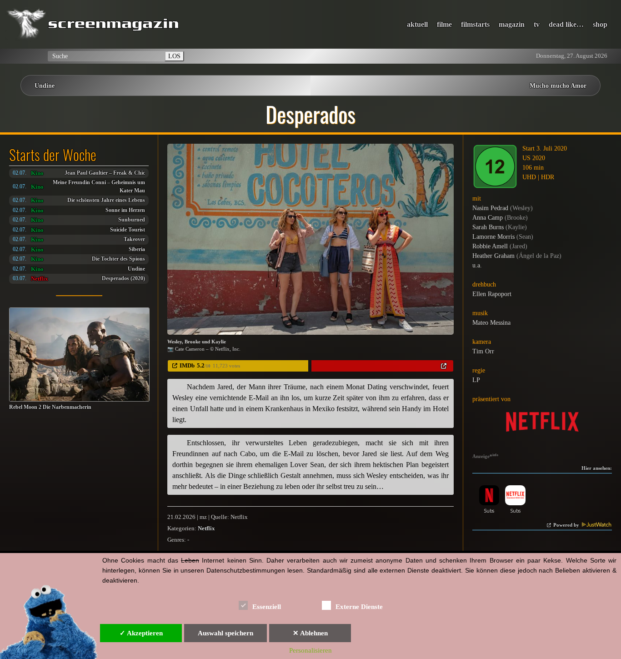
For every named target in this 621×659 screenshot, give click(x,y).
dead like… (566, 24)
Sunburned (131, 220)
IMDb (187, 365)
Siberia (137, 249)
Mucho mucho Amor (558, 85)
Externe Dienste (359, 606)
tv (537, 24)
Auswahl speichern (225, 633)
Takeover (134, 239)
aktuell (417, 24)
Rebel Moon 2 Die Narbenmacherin (50, 407)
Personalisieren (310, 650)
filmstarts (475, 24)
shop (600, 24)
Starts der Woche (52, 154)
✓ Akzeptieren (141, 633)
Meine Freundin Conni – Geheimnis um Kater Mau (99, 187)
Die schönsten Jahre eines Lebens (106, 200)
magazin (512, 24)
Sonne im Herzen (125, 210)
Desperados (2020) (123, 279)
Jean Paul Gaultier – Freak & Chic (105, 173)
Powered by (567, 525)
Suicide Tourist (127, 230)
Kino (37, 173)
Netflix (39, 278)
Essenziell (266, 606)
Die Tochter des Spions (118, 259)
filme (444, 24)
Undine (45, 85)
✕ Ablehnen (310, 633)
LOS (174, 56)
